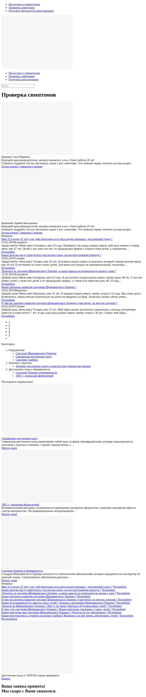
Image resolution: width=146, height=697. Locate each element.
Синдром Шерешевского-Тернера (36, 353)
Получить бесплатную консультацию (31, 10)
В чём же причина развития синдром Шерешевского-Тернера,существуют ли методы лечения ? (59, 303)
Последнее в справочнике (24, 4)
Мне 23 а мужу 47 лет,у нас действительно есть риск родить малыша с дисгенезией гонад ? (56, 239)
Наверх (5, 678)
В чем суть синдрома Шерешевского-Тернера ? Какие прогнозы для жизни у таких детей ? (56, 609)
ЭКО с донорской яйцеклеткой (34, 375)
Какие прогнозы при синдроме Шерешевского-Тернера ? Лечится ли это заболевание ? (54, 612)
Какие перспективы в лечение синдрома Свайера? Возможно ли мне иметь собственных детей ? (60, 615)
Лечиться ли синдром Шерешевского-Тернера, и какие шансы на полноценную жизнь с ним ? (58, 271)
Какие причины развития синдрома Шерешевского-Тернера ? (38, 287)
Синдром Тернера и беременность (36, 372)
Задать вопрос (10, 166)
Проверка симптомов (22, 7)
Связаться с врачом (30, 166)
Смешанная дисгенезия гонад (34, 356)
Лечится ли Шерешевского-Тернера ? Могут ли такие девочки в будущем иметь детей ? (54, 605)
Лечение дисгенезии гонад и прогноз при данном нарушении (53, 366)
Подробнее (8, 251)
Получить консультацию (23, 79)
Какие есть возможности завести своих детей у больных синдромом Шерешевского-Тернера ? (58, 602)
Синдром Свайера (27, 359)
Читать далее (9, 447)
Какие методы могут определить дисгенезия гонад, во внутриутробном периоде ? (51, 255)
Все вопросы (9, 618)
